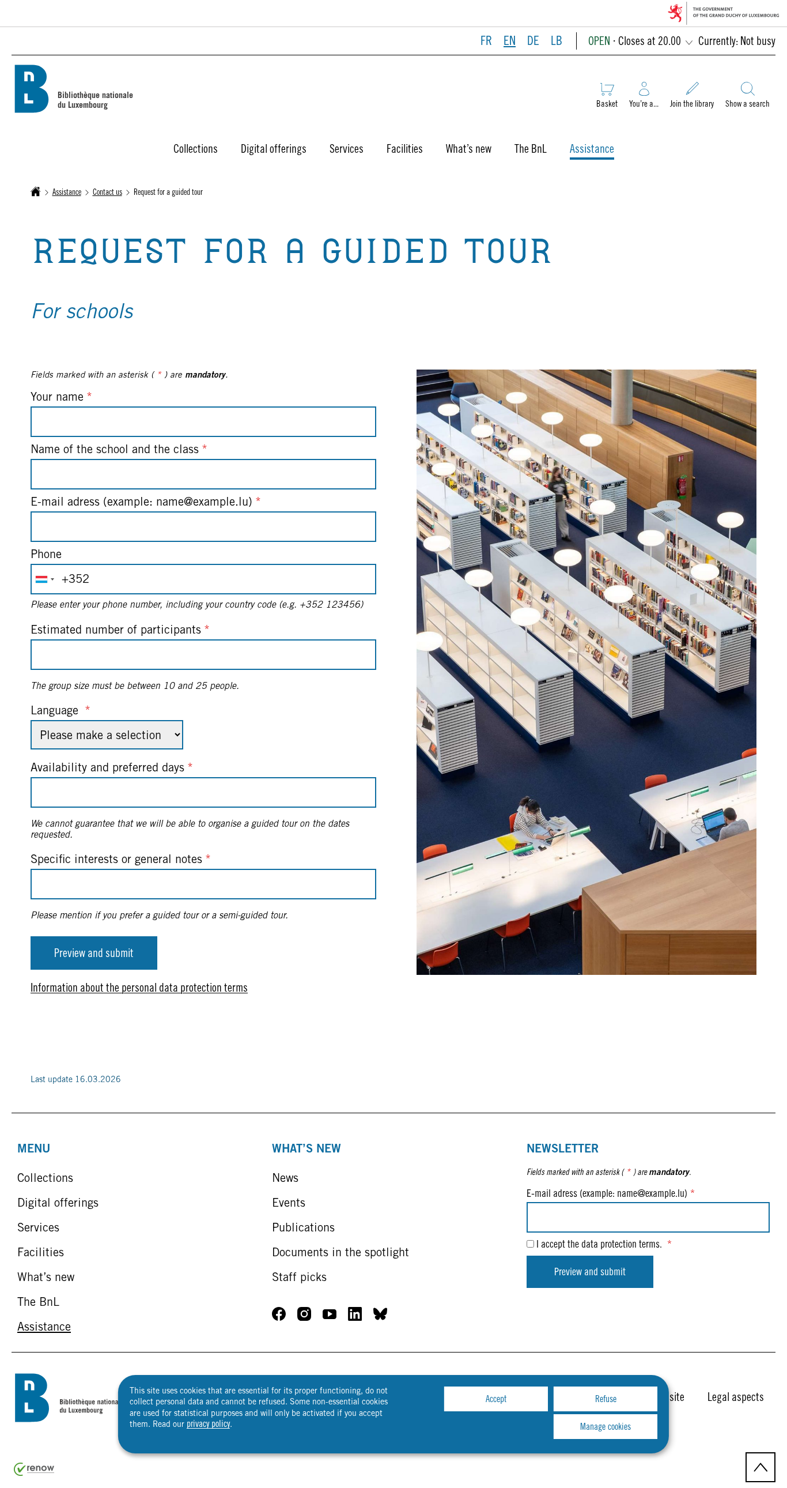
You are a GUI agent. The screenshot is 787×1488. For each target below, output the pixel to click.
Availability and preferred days (112, 769)
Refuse (605, 1399)
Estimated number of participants (120, 631)
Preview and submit (94, 954)
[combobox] (44, 579)
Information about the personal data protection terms (139, 989)
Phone (46, 556)
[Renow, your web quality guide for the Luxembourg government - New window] (34, 1474)
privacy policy (208, 1424)
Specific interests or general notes (121, 861)
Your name (61, 398)
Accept (496, 1399)
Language (60, 712)
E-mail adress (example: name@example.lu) (146, 503)
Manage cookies (605, 1427)
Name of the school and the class (119, 451)
